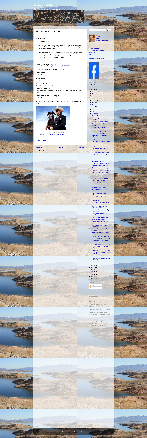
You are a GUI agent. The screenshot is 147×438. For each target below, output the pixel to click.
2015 (92, 87)
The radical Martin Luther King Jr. (101, 165)
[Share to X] (60, 132)
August (94, 100)
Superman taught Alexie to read (100, 152)
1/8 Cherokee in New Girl (98, 219)
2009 (92, 272)
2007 (92, 276)
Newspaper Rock (44, 5)
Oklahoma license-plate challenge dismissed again (101, 207)
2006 (92, 278)
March (94, 111)
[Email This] (57, 132)
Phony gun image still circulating (100, 178)
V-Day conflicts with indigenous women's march (100, 222)
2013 (92, 263)
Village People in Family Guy (99, 139)
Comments (94, 288)
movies (62, 134)
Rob (42, 132)
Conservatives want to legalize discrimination (100, 149)
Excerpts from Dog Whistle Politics (101, 163)
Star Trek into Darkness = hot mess (101, 244)
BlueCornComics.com (94, 48)
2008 (92, 274)
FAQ (90, 54)
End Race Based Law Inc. (99, 182)
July (93, 102)
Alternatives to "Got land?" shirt (100, 180)
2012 (92, 265)
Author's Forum (93, 52)
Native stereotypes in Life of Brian (101, 217)
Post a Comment (42, 140)
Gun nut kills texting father (99, 187)
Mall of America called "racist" (100, 256)
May (93, 107)
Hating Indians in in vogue (99, 133)
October (94, 95)
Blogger (83, 432)
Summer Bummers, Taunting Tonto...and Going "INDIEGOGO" (53, 66)
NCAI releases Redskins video (100, 121)
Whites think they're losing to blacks (101, 131)
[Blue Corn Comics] (94, 78)
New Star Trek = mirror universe (100, 236)
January (94, 116)
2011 (92, 267)
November (95, 93)
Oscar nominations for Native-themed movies (100, 190)
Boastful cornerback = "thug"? (100, 156)
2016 (92, 84)
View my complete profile (102, 40)
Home (61, 147)
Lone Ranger (55, 134)
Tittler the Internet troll (98, 161)
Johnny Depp (48, 134)
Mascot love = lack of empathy (100, 168)
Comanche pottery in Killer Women (101, 176)
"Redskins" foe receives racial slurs (101, 170)
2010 (92, 269)
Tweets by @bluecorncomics (96, 58)
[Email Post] (53, 132)
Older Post (81, 147)
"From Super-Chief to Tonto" (99, 154)
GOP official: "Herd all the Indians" (101, 159)
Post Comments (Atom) (49, 151)
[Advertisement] (99, 339)
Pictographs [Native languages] (97, 50)
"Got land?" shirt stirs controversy (101, 196)
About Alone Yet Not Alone (99, 185)
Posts (92, 285)
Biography (98, 38)
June (93, 104)
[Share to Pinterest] (63, 132)
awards (42, 134)
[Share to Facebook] (61, 132)
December (95, 91)
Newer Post (40, 147)
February (94, 113)
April (93, 109)
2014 (92, 89)
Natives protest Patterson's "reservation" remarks (99, 128)
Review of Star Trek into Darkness (101, 250)
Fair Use (91, 311)
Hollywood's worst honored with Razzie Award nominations (52, 35)
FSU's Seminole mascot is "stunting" (101, 238)
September (95, 98)
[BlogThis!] (58, 132)
